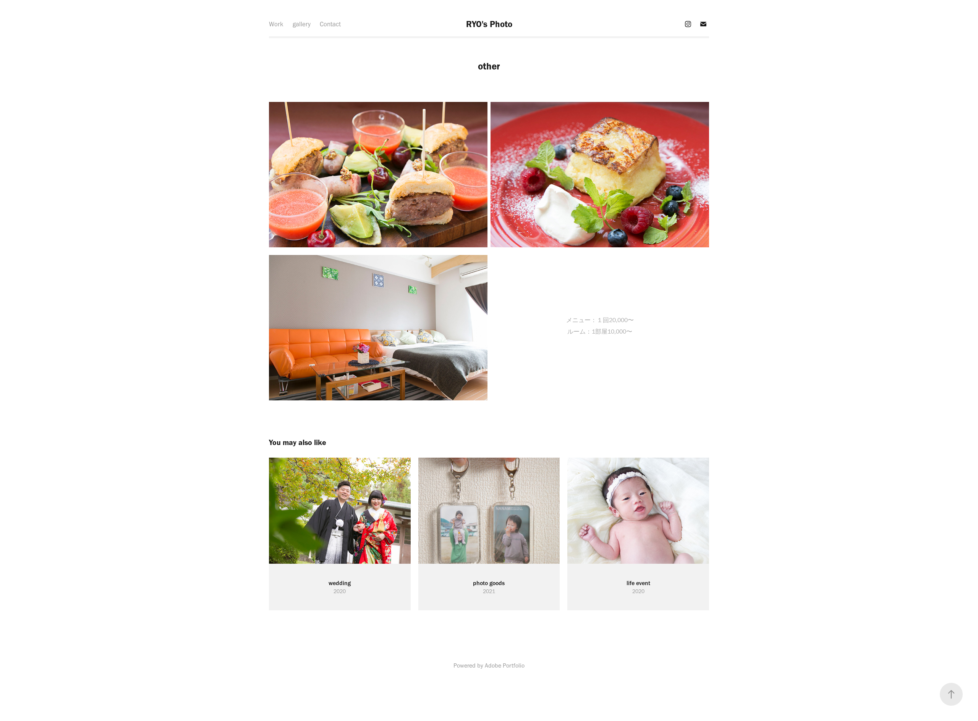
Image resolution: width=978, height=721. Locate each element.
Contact (330, 24)
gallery (302, 24)
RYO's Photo (489, 24)
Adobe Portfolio (505, 665)
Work (276, 24)
